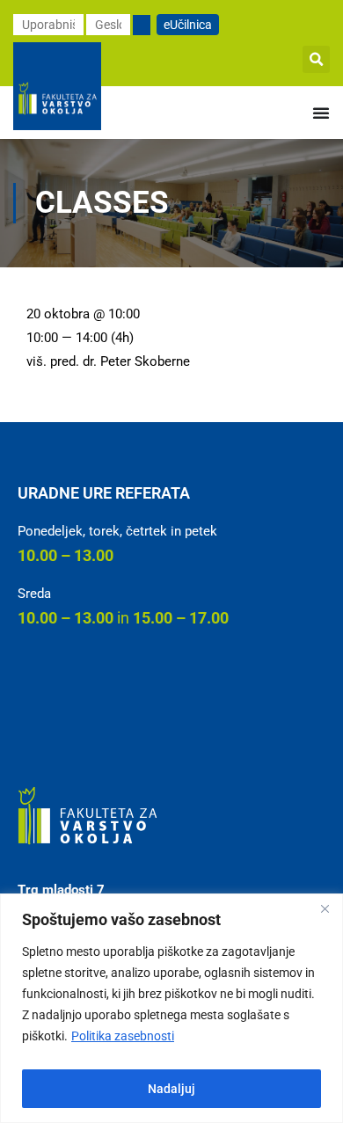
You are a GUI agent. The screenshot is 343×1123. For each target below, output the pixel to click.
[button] (316, 59)
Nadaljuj (171, 1089)
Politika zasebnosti (122, 1036)
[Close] (324, 908)
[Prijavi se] (141, 25)
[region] (171, 1008)
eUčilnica (188, 25)
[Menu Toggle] (321, 112)
